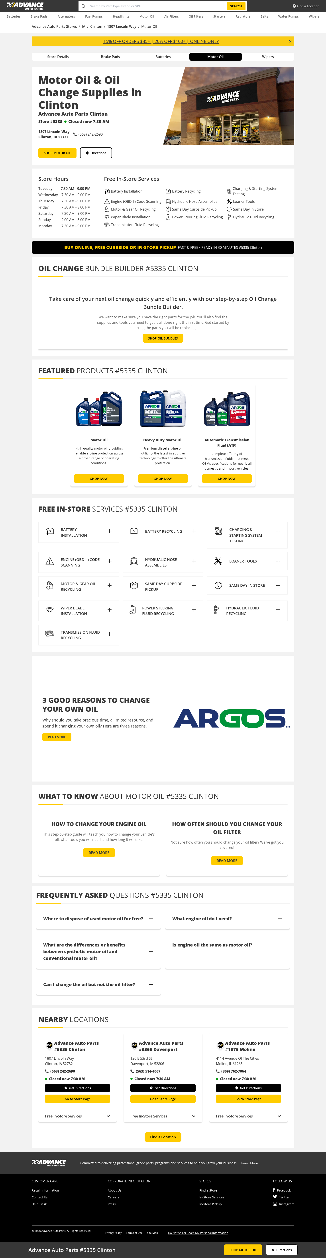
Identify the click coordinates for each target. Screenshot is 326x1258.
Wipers (314, 16)
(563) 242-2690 (62, 1071)
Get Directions (80, 1088)
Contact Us (40, 1197)
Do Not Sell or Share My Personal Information (198, 1233)
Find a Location (163, 1137)
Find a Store (208, 1190)
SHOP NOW (99, 478)
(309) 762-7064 (233, 1071)
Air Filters (171, 16)
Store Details (58, 56)
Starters (219, 16)
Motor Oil (146, 16)
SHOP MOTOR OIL (57, 153)
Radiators (243, 16)
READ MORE (57, 737)
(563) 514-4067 (148, 1071)
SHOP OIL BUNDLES (163, 338)
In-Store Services (211, 1197)
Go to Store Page (77, 1099)
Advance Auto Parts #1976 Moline (247, 1046)
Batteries (13, 16)
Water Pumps (288, 16)
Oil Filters (196, 16)
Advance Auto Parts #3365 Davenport (161, 1046)
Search (236, 6)
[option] (99, 435)
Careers (113, 1197)
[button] (78, 532)
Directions (98, 153)
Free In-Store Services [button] (63, 1116)
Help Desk (39, 1204)
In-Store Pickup (210, 1204)
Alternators (66, 16)
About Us (114, 1190)
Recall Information (45, 1190)
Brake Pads (39, 16)
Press (112, 1204)
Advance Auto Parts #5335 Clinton (76, 1046)
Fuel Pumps (94, 16)
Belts (264, 16)
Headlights (121, 16)
